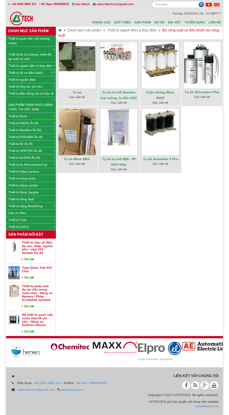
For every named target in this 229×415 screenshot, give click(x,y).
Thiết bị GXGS (18, 227)
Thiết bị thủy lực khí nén (25, 86)
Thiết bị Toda (17, 220)
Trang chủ (101, 22)
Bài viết (174, 22)
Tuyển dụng (194, 22)
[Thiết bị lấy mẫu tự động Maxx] (112, 347)
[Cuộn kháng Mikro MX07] (160, 60)
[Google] (204, 385)
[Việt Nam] (209, 4)
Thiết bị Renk (17, 116)
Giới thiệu (122, 22)
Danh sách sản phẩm (84, 30)
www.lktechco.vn (72, 389)
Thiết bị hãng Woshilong (25, 206)
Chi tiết (29, 259)
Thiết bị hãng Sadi (21, 199)
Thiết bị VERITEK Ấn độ (25, 151)
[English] (217, 4)
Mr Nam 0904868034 (91, 383)
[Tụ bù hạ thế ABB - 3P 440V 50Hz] (118, 127)
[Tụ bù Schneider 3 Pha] (202, 63)
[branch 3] (157, 351)
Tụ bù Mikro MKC (77, 159)
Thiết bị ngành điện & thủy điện (30, 66)
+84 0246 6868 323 (47, 383)
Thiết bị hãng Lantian (23, 185)
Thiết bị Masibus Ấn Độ (24, 130)
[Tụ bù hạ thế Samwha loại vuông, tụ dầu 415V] (118, 52)
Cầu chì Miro (17, 213)
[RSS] (195, 385)
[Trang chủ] (60, 30)
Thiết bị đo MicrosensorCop (27, 164)
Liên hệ (214, 22)
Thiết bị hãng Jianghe (23, 192)
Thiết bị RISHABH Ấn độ (25, 137)
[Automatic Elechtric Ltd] (201, 346)
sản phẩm (142, 22)
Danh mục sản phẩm (28, 31)
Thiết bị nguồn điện (22, 79)
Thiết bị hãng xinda (21, 178)
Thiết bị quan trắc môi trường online (29, 41)
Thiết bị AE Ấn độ (20, 144)
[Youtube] (214, 385)
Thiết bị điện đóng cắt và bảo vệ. (31, 93)
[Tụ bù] (77, 56)
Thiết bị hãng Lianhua (23, 171)
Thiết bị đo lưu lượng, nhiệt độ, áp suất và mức (30, 57)
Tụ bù (76, 92)
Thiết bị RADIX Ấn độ (23, 123)
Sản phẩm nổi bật (25, 234)
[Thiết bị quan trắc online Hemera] (22, 350)
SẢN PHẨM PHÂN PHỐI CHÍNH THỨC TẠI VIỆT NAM (30, 107)
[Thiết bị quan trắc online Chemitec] (67, 346)
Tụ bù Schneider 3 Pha (202, 92)
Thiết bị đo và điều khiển (25, 72)
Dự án (159, 22)
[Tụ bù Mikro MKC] (77, 133)
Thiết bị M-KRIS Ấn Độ (24, 157)
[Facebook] (186, 385)
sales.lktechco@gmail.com (36, 389)
